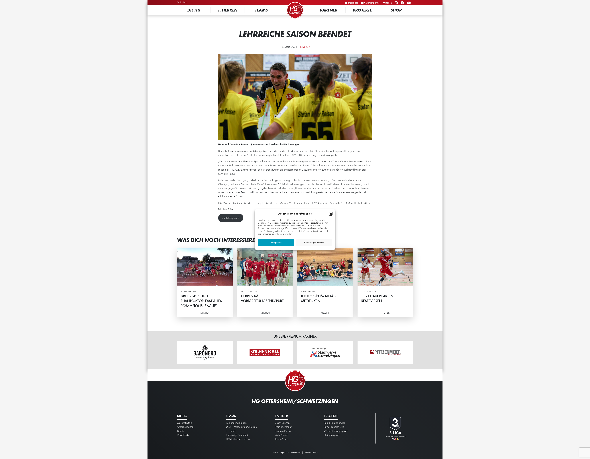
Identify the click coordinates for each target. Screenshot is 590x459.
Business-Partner (283, 431)
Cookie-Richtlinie (311, 452)
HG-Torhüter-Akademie (238, 439)
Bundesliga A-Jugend (237, 435)
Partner (329, 10)
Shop (396, 10)
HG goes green (332, 435)
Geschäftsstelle (184, 422)
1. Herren (228, 10)
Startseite (295, 2)
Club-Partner (281, 435)
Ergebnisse (353, 2)
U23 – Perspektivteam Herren (241, 426)
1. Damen (305, 46)
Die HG (194, 10)
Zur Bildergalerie (230, 218)
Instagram (396, 3)
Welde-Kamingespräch (336, 431)
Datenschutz (296, 452)
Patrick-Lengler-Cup (334, 426)
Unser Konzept (282, 422)
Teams (261, 10)
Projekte (362, 10)
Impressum (284, 452)
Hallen (388, 2)
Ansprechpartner (372, 2)
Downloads (183, 435)
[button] (330, 213)
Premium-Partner (283, 426)
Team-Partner (282, 439)
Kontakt (275, 452)
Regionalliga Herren (236, 422)
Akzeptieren (275, 242)
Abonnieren (559, 444)
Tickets (180, 431)
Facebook (402, 3)
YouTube (409, 3)
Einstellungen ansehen (314, 242)
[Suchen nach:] (193, 3)
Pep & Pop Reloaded (334, 422)
